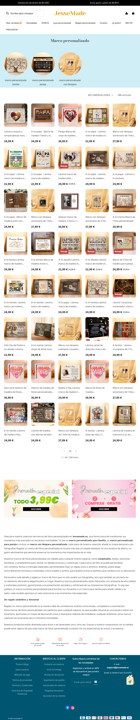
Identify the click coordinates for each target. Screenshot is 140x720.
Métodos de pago (22, 674)
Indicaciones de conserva (54, 685)
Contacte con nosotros (54, 664)
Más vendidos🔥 (14, 23)
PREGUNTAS (12, 29)
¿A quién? (116, 23)
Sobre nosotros (22, 669)
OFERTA (45, 23)
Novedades (32, 23)
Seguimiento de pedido (54, 680)
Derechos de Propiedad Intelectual (22, 692)
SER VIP (128, 23)
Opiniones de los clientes (54, 695)
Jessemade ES (17, 718)
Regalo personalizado (85, 23)
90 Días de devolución (54, 674)
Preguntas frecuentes (54, 690)
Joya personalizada (62, 23)
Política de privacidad (22, 680)
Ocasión (103, 23)
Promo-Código (22, 664)
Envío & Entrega (54, 669)
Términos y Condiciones (22, 685)
